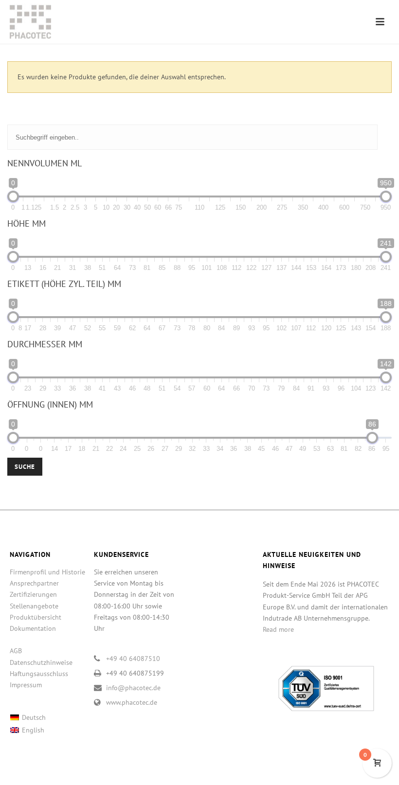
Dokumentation (33, 628)
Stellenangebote (34, 606)
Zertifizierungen (33, 594)
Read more (278, 629)
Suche (25, 467)
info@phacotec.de (133, 687)
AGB (16, 650)
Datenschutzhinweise (41, 662)
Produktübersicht (35, 617)
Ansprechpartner (34, 583)
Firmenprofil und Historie (47, 572)
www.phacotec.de (131, 702)
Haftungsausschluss (39, 673)
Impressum (26, 684)
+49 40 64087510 (133, 658)
